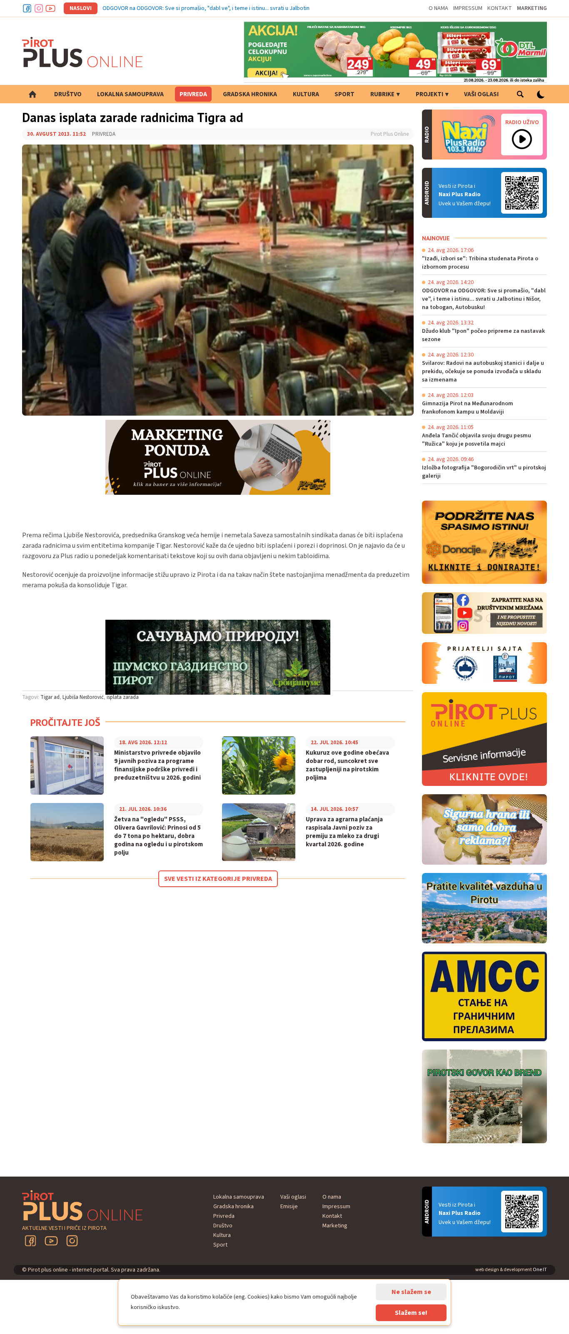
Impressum (467, 8)
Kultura (306, 94)
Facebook (27, 8)
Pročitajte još (65, 722)
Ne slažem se (411, 1292)
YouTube (51, 1240)
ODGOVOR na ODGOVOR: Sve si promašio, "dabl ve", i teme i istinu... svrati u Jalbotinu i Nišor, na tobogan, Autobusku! (246, 8)
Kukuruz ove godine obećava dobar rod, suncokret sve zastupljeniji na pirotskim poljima (347, 765)
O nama (438, 8)
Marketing (532, 8)
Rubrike (382, 94)
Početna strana (32, 94)
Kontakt (499, 8)
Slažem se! (411, 1312)
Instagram (39, 8)
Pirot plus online (82, 52)
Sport (344, 94)
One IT (540, 1269)
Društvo (68, 94)
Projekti (429, 94)
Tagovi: (30, 697)
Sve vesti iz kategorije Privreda (218, 878)
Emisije (289, 1206)
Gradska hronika (250, 94)
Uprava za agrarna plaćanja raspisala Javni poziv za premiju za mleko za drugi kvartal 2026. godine (344, 832)
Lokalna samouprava (130, 94)
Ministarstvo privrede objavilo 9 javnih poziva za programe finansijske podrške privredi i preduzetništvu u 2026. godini (157, 765)
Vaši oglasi (481, 94)
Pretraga (520, 94)
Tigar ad (50, 697)
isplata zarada (123, 697)
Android (522, 193)
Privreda (193, 94)
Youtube (50, 8)
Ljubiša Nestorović (83, 697)
